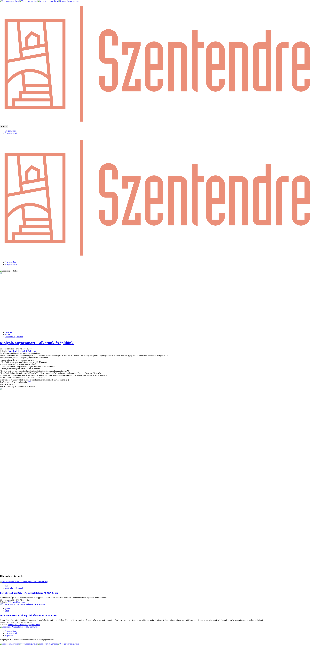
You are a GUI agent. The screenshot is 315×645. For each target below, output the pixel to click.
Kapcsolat (9, 635)
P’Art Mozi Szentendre (17, 602)
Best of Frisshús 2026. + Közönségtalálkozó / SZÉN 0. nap (29, 593)
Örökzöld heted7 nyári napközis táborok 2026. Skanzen (28, 615)
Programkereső (11, 133)
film (6, 586)
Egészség (8, 332)
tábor (7, 611)
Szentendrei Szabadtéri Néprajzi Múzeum (24, 625)
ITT (29, 382)
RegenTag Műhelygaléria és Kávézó (22, 351)
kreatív (7, 334)
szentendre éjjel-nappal (14, 588)
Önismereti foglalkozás (14, 337)
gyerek (7, 608)
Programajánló (10, 131)
